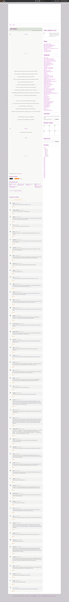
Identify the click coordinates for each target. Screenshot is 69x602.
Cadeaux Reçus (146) (47, 65)
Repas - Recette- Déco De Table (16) (49, 88)
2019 (44, 163)
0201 (44, 177)
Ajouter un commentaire (18, 199)
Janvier (46, 156)
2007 (44, 176)
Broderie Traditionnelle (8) (48, 102)
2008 (44, 175)
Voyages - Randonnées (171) (48, 63)
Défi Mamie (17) (46, 87)
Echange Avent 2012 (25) (47, 80)
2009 (44, 174)
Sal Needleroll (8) (46, 100)
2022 (44, 160)
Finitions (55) (46, 73)
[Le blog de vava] (46, 35)
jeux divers (14, 173)
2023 (44, 159)
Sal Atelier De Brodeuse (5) (48, 110)
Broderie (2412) (46, 57)
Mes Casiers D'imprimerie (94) (48, 68)
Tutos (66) (45, 72)
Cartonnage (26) (46, 78)
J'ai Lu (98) (45, 66)
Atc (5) (45, 108)
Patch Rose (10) (46, 97)
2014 (44, 169)
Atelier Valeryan (19, 173)
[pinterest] (39, 1)
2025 (44, 157)
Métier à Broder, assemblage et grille (49, 45)
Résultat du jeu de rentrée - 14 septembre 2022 (38, 187)
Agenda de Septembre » (18, 190)
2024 (44, 158)
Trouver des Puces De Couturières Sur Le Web (51, 48)
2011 (44, 172)
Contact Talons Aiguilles (47, 44)
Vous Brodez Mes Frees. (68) (48, 71)
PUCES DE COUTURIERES (48, 46)
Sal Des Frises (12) (46, 94)
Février (46, 155)
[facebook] (36, 1)
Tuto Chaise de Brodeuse (47, 50)
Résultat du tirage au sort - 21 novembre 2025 (13, 187)
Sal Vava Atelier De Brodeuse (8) (49, 101)
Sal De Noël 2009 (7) (47, 103)
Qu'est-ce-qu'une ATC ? (47, 47)
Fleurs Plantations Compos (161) (49, 64)
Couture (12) (46, 95)
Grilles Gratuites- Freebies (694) (49, 58)
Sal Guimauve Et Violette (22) (48, 84)
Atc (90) (45, 69)
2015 (44, 168)
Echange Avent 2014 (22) (47, 83)
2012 (44, 171)
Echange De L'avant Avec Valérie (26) (49, 79)
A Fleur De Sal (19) (47, 86)
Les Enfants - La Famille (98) (48, 67)
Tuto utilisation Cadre (47, 51)
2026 (44, 147)
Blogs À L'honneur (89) (47, 70)
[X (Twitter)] (37, 1)
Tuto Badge (45, 49)
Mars (45, 154)
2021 (44, 161)
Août (45, 148)
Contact (14, 24)
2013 (44, 170)
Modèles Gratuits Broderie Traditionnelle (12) (51, 93)
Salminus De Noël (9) (47, 98)
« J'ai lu (11, 190)
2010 (44, 173)
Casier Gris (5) (46, 109)
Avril (45, 153)
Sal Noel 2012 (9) (46, 99)
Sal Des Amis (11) (46, 96)
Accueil (10, 24)
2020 (44, 162)
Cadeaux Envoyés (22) (47, 85)
